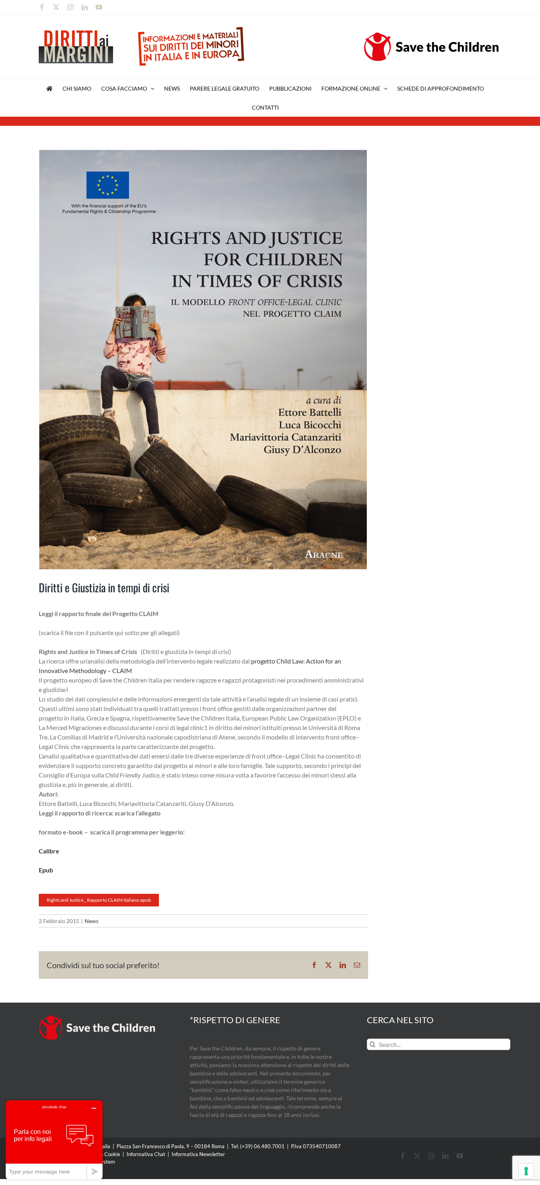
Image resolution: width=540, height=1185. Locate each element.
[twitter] (417, 1156)
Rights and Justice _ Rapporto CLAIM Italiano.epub (99, 900)
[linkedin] (445, 1156)
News (91, 921)
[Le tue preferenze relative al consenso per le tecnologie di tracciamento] (526, 1171)
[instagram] (431, 1156)
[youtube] (460, 1156)
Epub (46, 870)
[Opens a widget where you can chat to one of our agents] (54, 1139)
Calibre (49, 851)
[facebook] (403, 1156)
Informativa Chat (146, 1154)
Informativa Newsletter (198, 1154)
